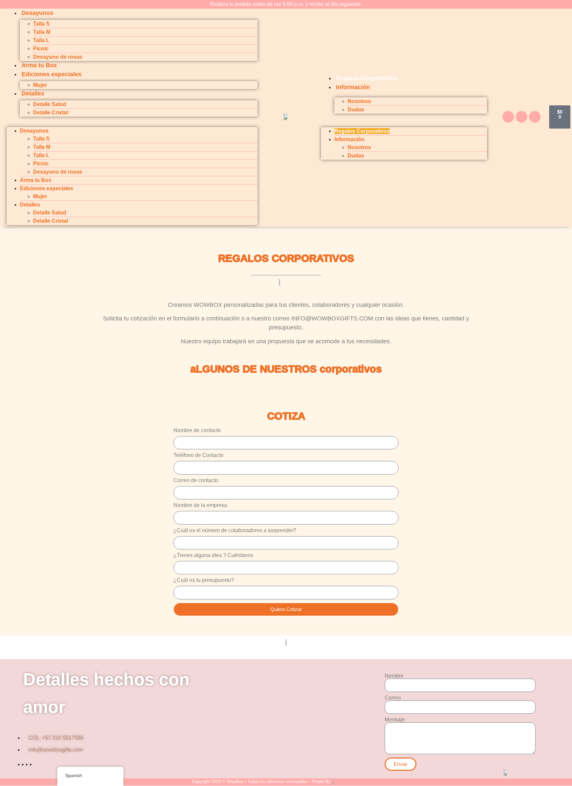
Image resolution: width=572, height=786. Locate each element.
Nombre (394, 676)
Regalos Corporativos (367, 78)
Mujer (40, 85)
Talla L (41, 40)
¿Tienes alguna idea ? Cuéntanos (213, 555)
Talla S (41, 24)
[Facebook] (508, 117)
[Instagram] (521, 117)
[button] (132, 121)
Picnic (41, 48)
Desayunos (37, 13)
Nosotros (359, 101)
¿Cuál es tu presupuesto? (203, 580)
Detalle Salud (49, 104)
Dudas (356, 109)
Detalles (33, 93)
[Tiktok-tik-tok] (535, 117)
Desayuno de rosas (57, 57)
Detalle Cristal (50, 112)
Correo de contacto (195, 480)
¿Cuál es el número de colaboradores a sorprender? (234, 530)
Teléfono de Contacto (198, 455)
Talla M (41, 32)
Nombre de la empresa (200, 505)
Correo (393, 698)
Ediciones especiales (51, 74)
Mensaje (395, 719)
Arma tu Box (39, 65)
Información (353, 87)
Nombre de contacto (197, 430)
